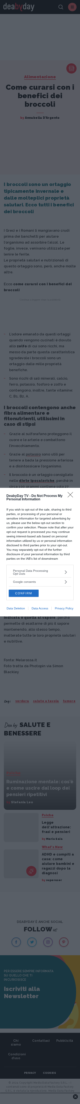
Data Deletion (16, 608)
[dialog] (40, 552)
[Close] (72, 496)
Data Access (40, 608)
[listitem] (40, 572)
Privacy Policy (64, 608)
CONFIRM (23, 593)
